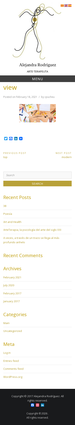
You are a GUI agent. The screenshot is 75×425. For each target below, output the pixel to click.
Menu (37, 79)
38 (4, 206)
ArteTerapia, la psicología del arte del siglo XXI (32, 230)
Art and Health (12, 222)
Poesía (7, 214)
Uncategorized (12, 331)
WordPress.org (12, 377)
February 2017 (12, 293)
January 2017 (11, 301)
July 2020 (8, 285)
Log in (7, 353)
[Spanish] (70, 5)
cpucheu (50, 97)
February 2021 (12, 277)
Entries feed (11, 361)
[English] (66, 5)
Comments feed (13, 369)
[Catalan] (62, 5)
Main (6, 323)
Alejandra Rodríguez (37, 64)
